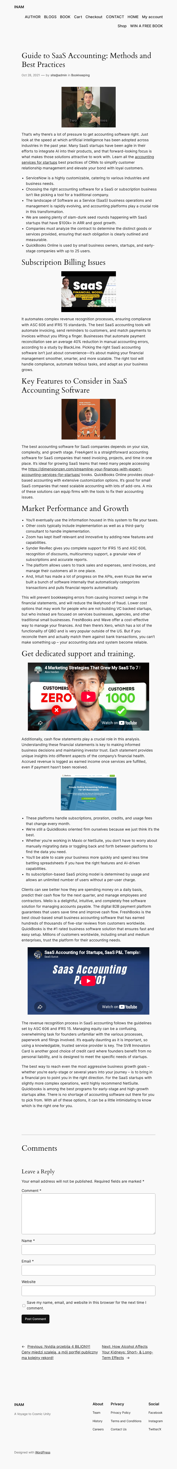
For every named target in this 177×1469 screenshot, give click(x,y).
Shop (122, 26)
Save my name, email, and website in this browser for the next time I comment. (86, 1305)
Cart (78, 17)
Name (28, 1241)
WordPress (42, 1452)
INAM (19, 7)
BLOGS (50, 17)
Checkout (93, 17)
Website (29, 1282)
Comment (31, 1190)
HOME (133, 17)
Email (28, 1261)
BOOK (65, 17)
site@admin (59, 75)
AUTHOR (33, 17)
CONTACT (115, 17)
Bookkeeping (80, 75)
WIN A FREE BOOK (146, 26)
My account (152, 17)
